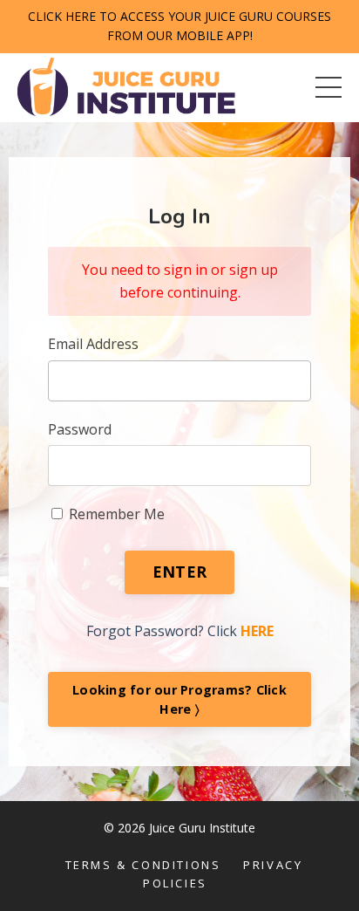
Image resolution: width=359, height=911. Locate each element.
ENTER (179, 571)
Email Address (93, 343)
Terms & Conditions (143, 865)
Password (80, 429)
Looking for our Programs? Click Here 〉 (179, 699)
